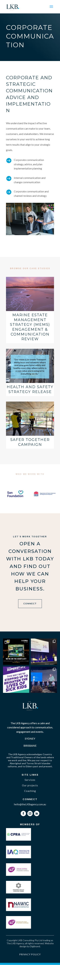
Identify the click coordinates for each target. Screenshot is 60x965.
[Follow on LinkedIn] (36, 813)
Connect (30, 603)
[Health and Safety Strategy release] (30, 366)
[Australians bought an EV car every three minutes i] (44, 652)
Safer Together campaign (30, 442)
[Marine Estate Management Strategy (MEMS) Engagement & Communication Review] (30, 294)
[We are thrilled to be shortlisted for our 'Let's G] (16, 652)
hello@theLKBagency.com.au (30, 804)
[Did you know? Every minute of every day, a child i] (16, 680)
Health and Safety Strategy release (30, 389)
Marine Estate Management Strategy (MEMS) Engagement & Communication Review (30, 327)
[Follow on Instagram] (30, 813)
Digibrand (35, 946)
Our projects (30, 785)
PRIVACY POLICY (30, 954)
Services (30, 779)
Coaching (30, 790)
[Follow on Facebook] (23, 813)
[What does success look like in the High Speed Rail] (44, 680)
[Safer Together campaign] (30, 419)
